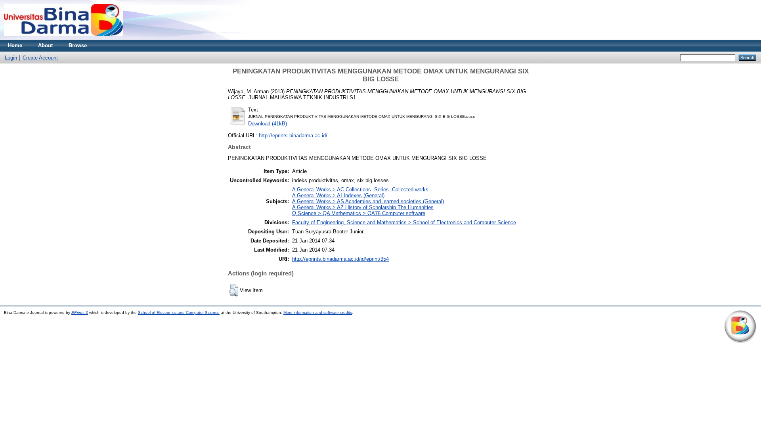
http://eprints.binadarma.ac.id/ (293, 136)
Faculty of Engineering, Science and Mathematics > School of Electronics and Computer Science (404, 222)
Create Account (40, 58)
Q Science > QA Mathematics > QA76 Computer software (358, 213)
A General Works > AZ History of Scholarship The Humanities (363, 207)
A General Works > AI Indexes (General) (338, 195)
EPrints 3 (79, 312)
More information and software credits (317, 312)
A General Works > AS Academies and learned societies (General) (368, 201)
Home (15, 45)
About (45, 45)
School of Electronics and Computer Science (179, 312)
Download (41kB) (267, 124)
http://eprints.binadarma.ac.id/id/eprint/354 (340, 259)
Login (11, 58)
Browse (78, 45)
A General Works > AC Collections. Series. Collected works (360, 189)
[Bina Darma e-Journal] (63, 38)
